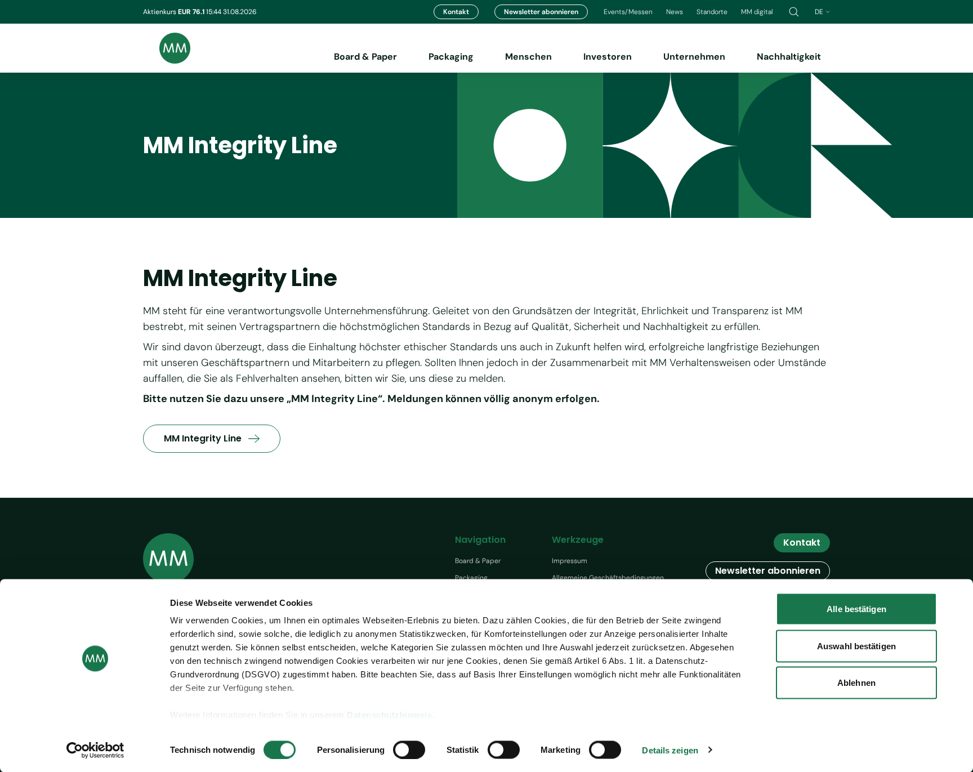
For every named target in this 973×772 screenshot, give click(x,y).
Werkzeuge (578, 539)
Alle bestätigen (856, 609)
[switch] (409, 749)
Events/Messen (628, 11)
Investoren (607, 57)
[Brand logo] (166, 48)
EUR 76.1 (192, 11)
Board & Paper (365, 57)
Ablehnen (856, 683)
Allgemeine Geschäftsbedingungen (608, 577)
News (674, 11)
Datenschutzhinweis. (391, 715)
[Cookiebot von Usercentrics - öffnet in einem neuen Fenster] (95, 750)
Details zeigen (670, 750)
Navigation (480, 539)
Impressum (569, 560)
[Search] (794, 12)
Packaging (451, 57)
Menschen (528, 57)
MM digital (757, 11)
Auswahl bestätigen (856, 645)
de (819, 11)
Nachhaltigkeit (789, 57)
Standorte (712, 11)
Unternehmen (694, 57)
